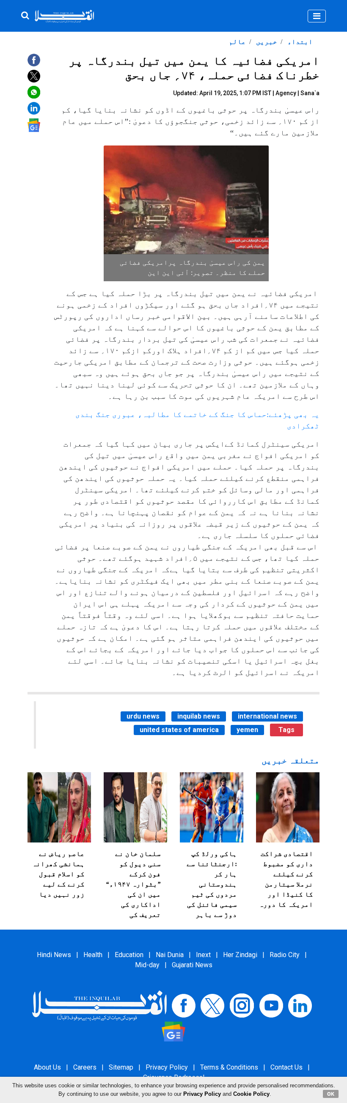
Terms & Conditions (229, 1067)
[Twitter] (212, 1005)
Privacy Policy (167, 1067)
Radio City (285, 955)
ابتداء (299, 41)
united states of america (179, 730)
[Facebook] (184, 1005)
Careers (84, 1067)
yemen (247, 730)
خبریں (265, 41)
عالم (237, 41)
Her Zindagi (240, 955)
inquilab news (198, 716)
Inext (203, 955)
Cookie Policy (251, 1094)
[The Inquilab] (99, 1005)
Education (129, 955)
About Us (47, 1067)
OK (330, 1093)
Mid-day (147, 965)
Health (92, 955)
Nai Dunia (170, 955)
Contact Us (286, 1067)
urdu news (143, 716)
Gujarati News (192, 965)
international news (267, 716)
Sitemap (121, 1067)
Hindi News (54, 955)
